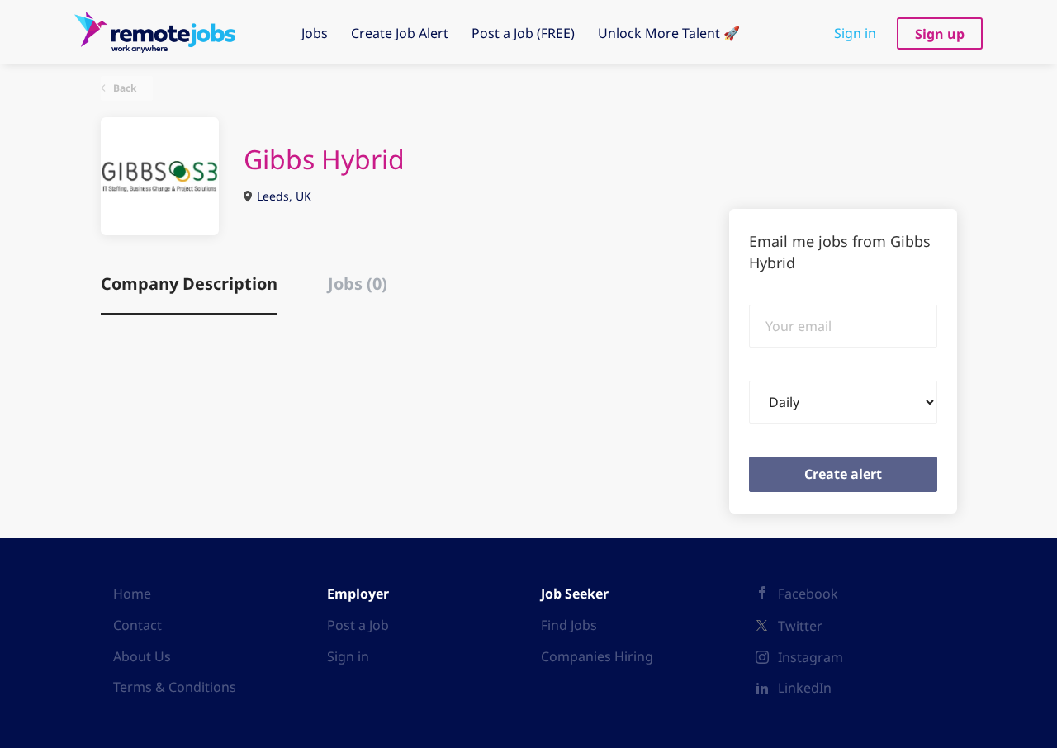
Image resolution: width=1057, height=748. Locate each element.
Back (123, 88)
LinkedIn (805, 688)
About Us (142, 656)
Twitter (800, 626)
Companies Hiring (597, 656)
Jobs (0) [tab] (357, 283)
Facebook (808, 594)
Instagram (810, 657)
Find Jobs (569, 625)
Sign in (855, 33)
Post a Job (358, 625)
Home (132, 594)
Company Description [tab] (189, 283)
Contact (137, 625)
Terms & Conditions (174, 687)
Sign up (940, 34)
